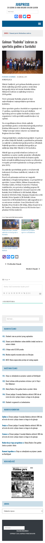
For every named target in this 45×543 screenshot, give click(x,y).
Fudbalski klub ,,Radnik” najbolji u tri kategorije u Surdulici (10, 232)
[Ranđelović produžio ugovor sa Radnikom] (30, 224)
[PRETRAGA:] (14, 528)
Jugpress (12, 77)
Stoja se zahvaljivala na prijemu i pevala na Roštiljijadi (23, 376)
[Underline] (9, 293)
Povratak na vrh (30, 533)
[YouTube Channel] (29, 17)
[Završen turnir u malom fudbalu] (10, 242)
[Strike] (11, 293)
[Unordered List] (16, 293)
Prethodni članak (14, 264)
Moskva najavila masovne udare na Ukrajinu (19, 354)
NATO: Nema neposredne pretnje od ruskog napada (22, 360)
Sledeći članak (32, 269)
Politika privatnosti (22, 531)
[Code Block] (21, 293)
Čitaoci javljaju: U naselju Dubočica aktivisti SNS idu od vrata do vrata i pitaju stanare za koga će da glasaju (23, 395)
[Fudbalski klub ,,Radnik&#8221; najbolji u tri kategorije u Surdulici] (10, 224)
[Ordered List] (14, 293)
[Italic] (6, 293)
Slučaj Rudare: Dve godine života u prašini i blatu (21, 389)
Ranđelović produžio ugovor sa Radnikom (28, 231)
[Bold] (4, 293)
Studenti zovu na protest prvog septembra (19, 336)
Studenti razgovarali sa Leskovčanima (18, 402)
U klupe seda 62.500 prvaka (15, 349)
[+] (29, 293)
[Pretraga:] (22, 11)
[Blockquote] (19, 293)
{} (26, 293)
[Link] (24, 293)
